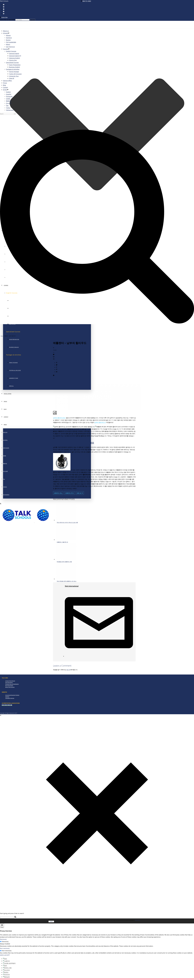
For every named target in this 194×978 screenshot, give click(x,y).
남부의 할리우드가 (100, 422)
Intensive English (14, 58)
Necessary (5, 941)
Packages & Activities (12, 69)
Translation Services (9, 698)
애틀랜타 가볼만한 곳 (62, 542)
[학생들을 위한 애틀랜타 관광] (66, 559)
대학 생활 (56, 352)
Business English (14, 347)
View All (11, 386)
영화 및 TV (80, 493)
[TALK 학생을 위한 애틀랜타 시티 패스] (66, 579)
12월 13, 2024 (60, 350)
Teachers (7, 696)
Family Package (13, 362)
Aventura (9, 38)
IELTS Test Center (9, 685)
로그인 (68, 670)
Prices (5, 401)
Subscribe (4, 17)
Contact (6, 417)
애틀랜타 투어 (69, 493)
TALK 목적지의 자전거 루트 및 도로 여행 (67, 522)
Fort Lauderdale (11, 42)
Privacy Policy (137, 920)
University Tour (13, 378)
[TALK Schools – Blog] (34, 522)
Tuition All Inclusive (15, 370)
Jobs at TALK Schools (9, 687)
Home (2, 336)
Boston (8, 40)
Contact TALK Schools (10, 681)
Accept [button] (51, 921)
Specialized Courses (12, 62)
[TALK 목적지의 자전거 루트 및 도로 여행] (66, 520)
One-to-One (13, 60)
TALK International (58, 347)
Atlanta (8, 35)
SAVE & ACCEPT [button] (5, 955)
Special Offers (7, 393)
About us (6, 31)
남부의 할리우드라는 (59, 418)
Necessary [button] (3, 939)
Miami (8, 44)
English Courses (11, 51)
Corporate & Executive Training (12, 695)
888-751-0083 (86, 1)
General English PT (15, 56)
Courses (5, 49)
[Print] (53, 375)
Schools (5, 33)
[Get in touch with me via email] (99, 656)
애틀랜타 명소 (58, 493)
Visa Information (9, 682)
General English (14, 53)
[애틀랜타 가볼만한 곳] (66, 540)
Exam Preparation (14, 339)
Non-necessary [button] (5, 948)
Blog (5, 409)
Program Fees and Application (12, 684)
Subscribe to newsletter (7, 20)
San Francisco (10, 47)
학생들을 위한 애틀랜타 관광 (64, 561)
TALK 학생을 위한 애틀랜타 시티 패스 (66, 581)
